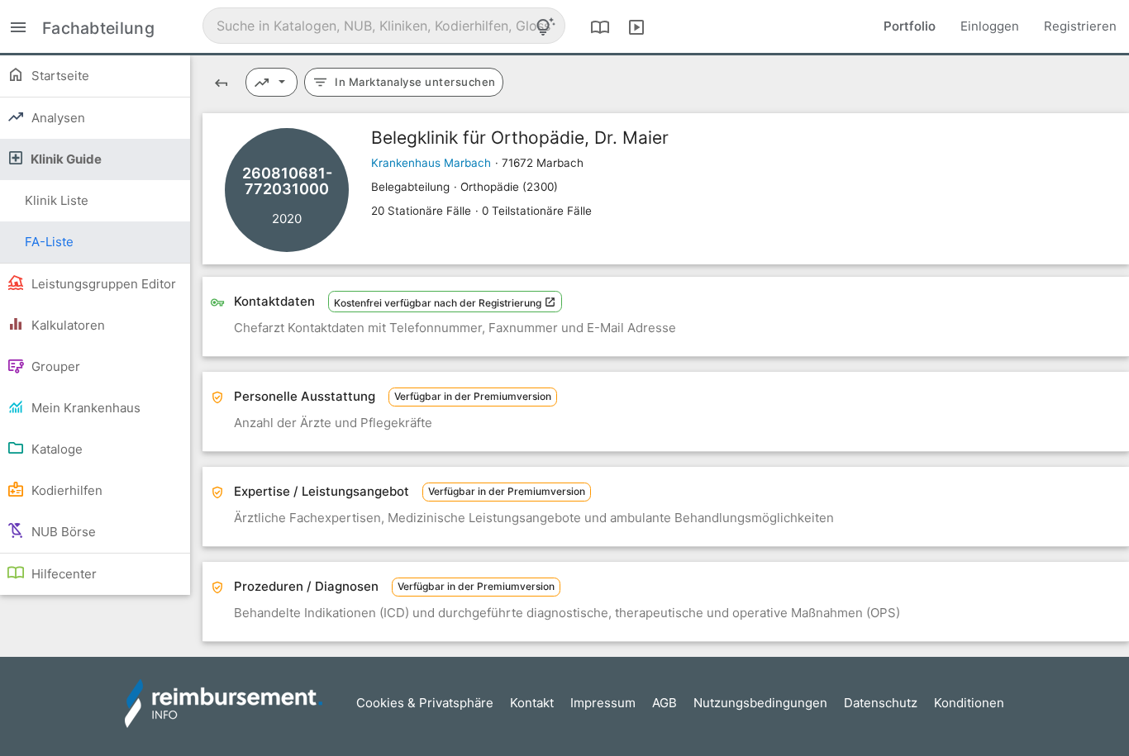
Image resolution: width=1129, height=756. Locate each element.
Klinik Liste (56, 200)
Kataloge (55, 449)
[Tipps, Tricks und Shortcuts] (545, 26)
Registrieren (1080, 26)
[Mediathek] (636, 26)
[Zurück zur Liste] (221, 82)
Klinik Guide (65, 159)
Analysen (56, 118)
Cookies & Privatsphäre (424, 703)
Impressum (603, 703)
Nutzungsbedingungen (760, 703)
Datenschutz (880, 703)
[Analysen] (271, 82)
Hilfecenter (62, 574)
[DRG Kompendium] (600, 26)
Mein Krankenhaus (84, 408)
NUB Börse (62, 532)
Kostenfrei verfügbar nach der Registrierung (439, 303)
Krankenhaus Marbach (431, 162)
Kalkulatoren (66, 325)
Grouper (54, 366)
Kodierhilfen (65, 490)
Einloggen (989, 26)
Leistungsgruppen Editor (102, 284)
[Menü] (18, 26)
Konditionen (969, 703)
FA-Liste (49, 242)
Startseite (58, 75)
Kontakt (532, 703)
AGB (664, 703)
